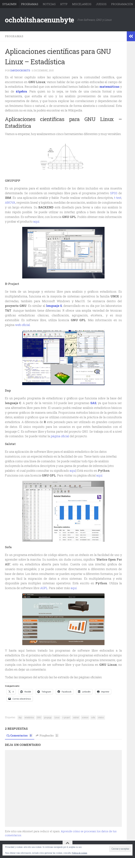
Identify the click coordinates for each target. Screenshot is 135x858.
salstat (76, 717)
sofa (93, 717)
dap (20, 717)
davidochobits (20, 70)
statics (101, 717)
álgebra (21, 91)
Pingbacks (49, 735)
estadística (29, 717)
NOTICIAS (49, 4)
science (85, 717)
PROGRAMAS (29, 4)
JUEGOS (101, 4)
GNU (39, 717)
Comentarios (21, 735)
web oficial (22, 325)
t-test (117, 198)
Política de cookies (79, 853)
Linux (56, 717)
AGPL (44, 588)
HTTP (64, 4)
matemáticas (109, 87)
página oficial (59, 436)
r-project (66, 717)
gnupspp (47, 717)
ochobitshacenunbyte (39, 19)
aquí (36, 221)
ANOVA (10, 202)
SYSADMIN (9, 4)
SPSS (113, 193)
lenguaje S (54, 306)
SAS (93, 403)
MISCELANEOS (81, 4)
